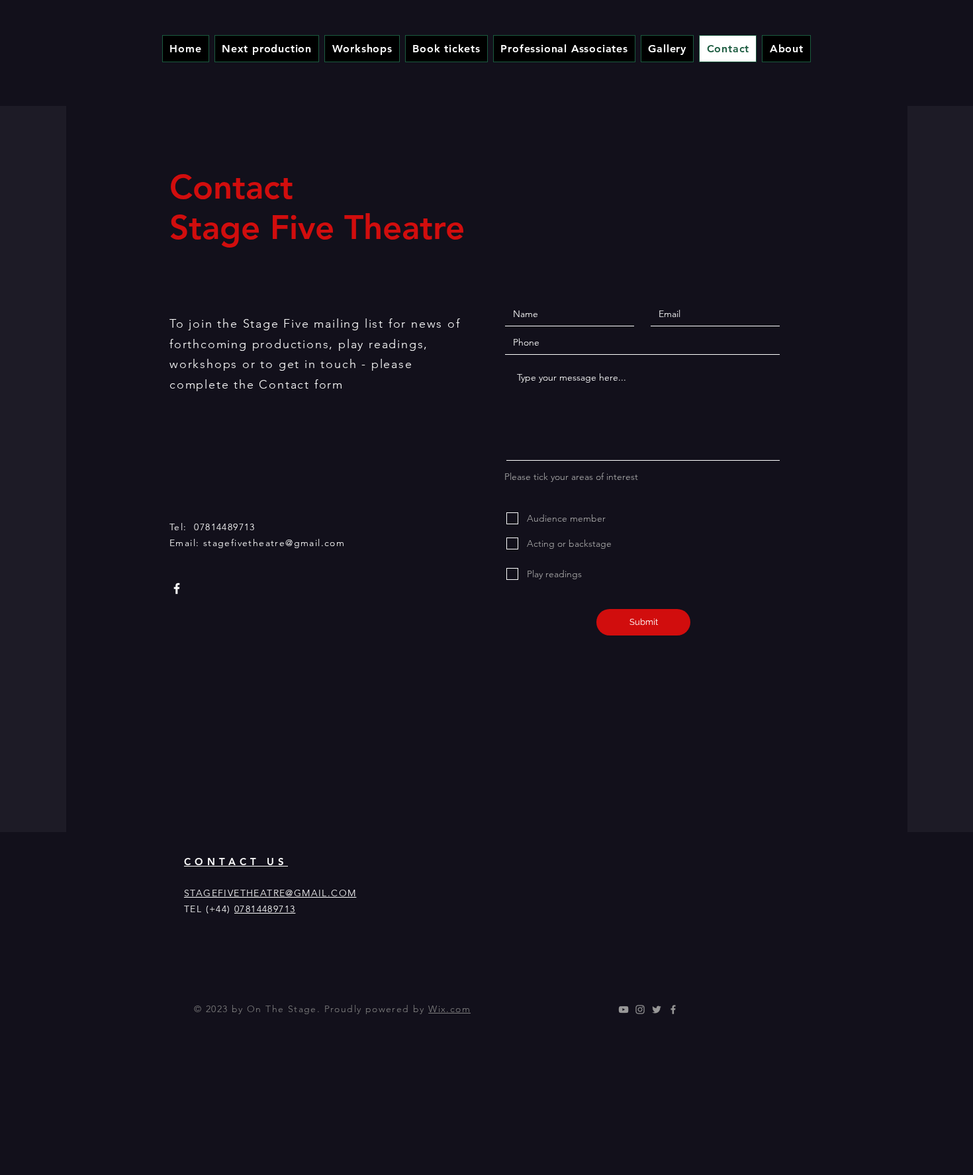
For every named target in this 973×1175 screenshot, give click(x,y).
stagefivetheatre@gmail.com (274, 543)
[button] (362, 48)
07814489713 (264, 909)
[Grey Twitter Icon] (657, 1009)
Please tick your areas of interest (571, 476)
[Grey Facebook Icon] (673, 1009)
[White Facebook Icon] (176, 588)
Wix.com (449, 1009)
